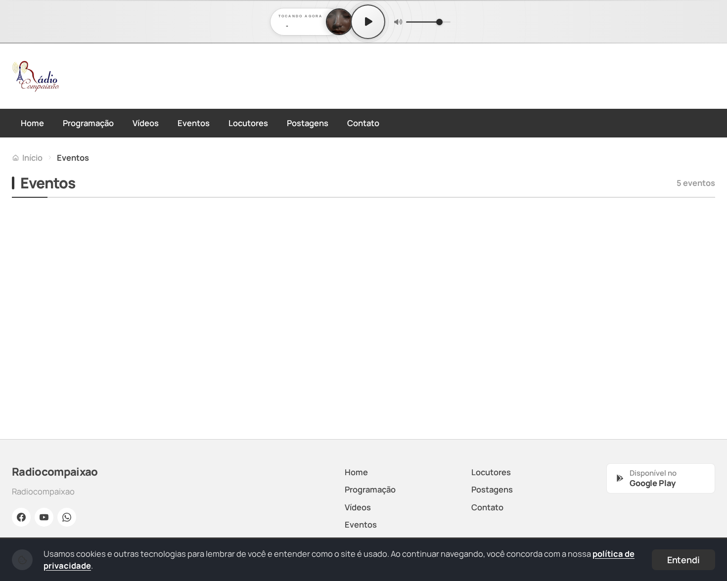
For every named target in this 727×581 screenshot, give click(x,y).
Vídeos (146, 123)
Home (32, 123)
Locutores (248, 123)
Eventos (194, 123)
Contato (363, 123)
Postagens (307, 123)
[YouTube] (44, 517)
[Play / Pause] (368, 21)
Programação (88, 123)
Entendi (683, 560)
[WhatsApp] (66, 517)
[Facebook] (21, 517)
